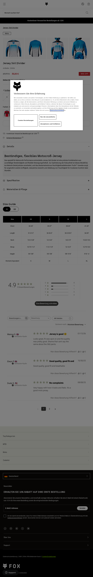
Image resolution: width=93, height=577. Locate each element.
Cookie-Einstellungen (26, 120)
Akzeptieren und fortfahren (50, 124)
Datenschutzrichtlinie (57, 110)
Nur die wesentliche (47, 117)
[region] (46, 105)
